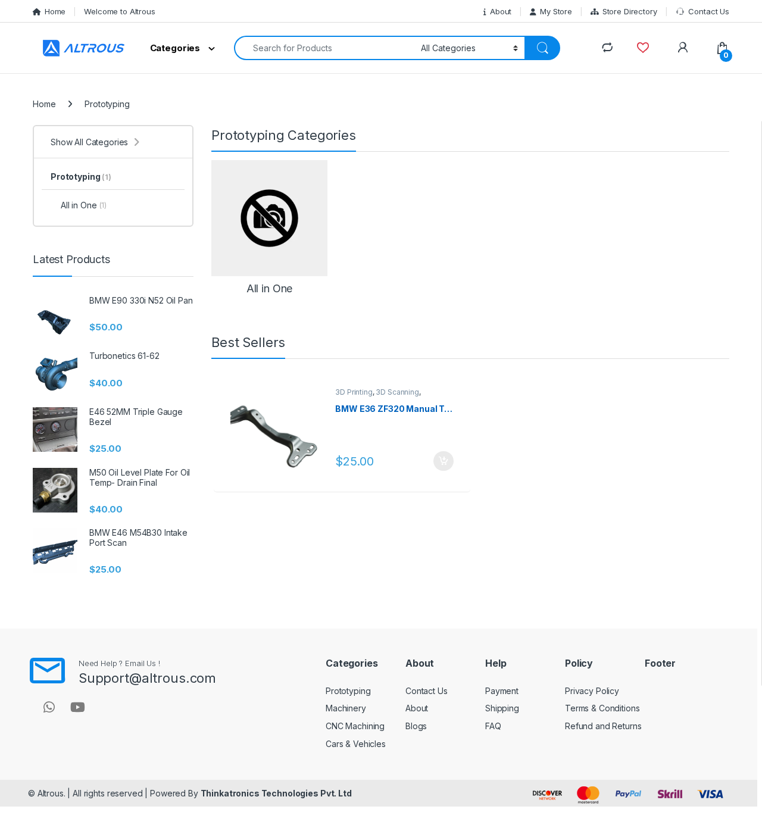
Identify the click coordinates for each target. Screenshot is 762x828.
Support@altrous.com (147, 678)
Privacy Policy (592, 691)
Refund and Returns (603, 726)
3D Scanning (397, 392)
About (500, 11)
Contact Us (708, 11)
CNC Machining (355, 726)
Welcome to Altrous (119, 11)
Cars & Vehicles (356, 744)
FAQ (493, 726)
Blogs (416, 726)
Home (55, 11)
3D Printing (353, 392)
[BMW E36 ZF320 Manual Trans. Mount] (278, 432)
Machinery (346, 708)
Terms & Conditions (602, 708)
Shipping (502, 708)
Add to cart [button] (443, 461)
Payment (502, 691)
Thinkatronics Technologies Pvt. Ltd (276, 793)
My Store (556, 11)
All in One (84, 205)
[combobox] (324, 48)
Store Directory (629, 11)
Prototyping (81, 176)
